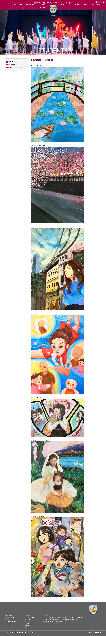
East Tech (98, 632)
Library (86, 4)
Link (61, 8)
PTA (70, 4)
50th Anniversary (18, 8)
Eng (100, 2)
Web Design (91, 632)
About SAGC (18, 4)
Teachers (30, 8)
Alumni (77, 4)
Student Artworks (13, 64)
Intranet (62, 4)
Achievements (31, 4)
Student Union (12, 61)
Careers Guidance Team (15, 67)
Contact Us (96, 4)
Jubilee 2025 (42, 8)
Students (43, 4)
